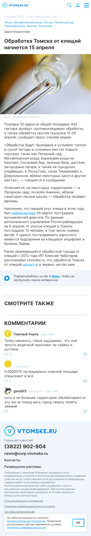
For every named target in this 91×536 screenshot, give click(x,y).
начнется (30, 264)
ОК (78, 522)
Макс (56, 276)
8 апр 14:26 (47, 334)
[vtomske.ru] (15, 5)
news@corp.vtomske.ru (26, 453)
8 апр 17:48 (51, 391)
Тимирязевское (14, 26)
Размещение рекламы (22, 466)
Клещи (48, 22)
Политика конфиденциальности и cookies (29, 506)
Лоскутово (45, 26)
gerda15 (20, 391)
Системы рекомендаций (19, 511)
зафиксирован (24, 213)
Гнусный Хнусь (26, 334)
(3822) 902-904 (25, 446)
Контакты (12, 460)
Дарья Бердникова (17, 31)
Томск (8, 22)
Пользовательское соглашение (23, 500)
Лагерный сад (63, 22)
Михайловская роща (28, 22)
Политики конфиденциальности (26, 527)
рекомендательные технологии (26, 521)
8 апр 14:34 (22, 366)
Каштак (32, 26)
